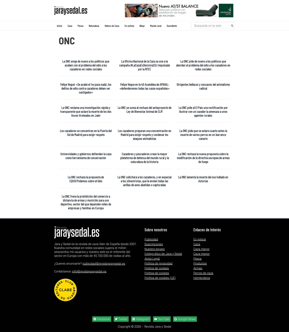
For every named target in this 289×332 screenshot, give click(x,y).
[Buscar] (232, 26)
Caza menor (201, 254)
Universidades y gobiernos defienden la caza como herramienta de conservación (85, 156)
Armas (197, 268)
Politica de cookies (156, 268)
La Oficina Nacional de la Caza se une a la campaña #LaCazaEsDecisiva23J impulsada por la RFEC (144, 65)
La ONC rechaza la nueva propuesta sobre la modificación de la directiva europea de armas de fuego (203, 158)
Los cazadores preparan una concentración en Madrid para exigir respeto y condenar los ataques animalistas (144, 134)
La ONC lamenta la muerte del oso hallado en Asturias (203, 179)
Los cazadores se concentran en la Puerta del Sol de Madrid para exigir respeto (86, 133)
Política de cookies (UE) (160, 278)
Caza (196, 244)
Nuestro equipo (154, 249)
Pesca (197, 258)
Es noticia (199, 239)
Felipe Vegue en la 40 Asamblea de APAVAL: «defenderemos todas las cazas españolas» (144, 86)
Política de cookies (156, 273)
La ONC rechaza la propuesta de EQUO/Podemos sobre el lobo (86, 179)
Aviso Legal (152, 258)
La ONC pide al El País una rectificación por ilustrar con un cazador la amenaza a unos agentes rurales (203, 111)
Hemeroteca (201, 278)
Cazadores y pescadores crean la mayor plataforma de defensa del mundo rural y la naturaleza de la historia (144, 158)
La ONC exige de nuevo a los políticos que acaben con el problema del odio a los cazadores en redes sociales (85, 65)
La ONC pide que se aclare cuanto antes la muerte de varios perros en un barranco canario (203, 134)
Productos (200, 263)
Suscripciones (153, 244)
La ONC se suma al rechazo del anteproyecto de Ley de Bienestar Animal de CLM (144, 109)
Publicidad (151, 239)
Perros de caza (203, 273)
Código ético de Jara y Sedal (163, 254)
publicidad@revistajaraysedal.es (103, 263)
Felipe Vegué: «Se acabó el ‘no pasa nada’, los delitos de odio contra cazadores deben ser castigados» (85, 88)
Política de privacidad (158, 263)
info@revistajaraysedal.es (89, 271)
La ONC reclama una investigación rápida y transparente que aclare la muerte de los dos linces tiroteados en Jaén (85, 111)
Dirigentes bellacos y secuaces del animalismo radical (203, 86)
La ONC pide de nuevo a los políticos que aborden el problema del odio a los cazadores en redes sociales (203, 65)
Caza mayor (201, 249)
